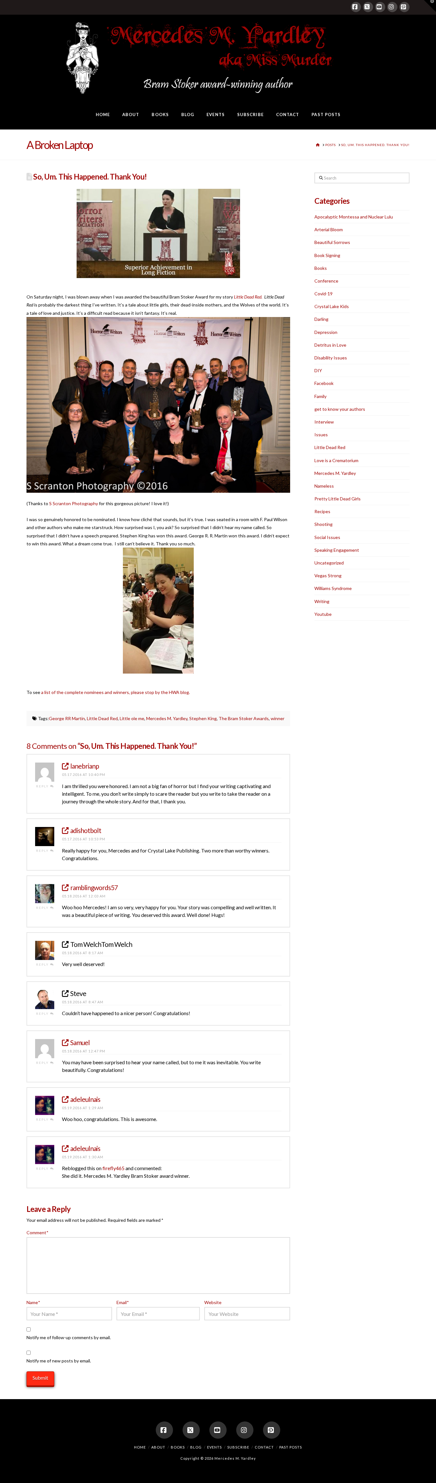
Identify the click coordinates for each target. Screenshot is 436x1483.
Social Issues (327, 537)
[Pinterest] (404, 7)
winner (277, 718)
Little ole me (132, 718)
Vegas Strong (328, 575)
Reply (43, 786)
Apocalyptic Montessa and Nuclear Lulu (353, 216)
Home (140, 1447)
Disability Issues (330, 357)
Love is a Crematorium (336, 460)
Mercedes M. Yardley (166, 718)
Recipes (322, 511)
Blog (196, 1447)
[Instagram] (392, 7)
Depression (325, 332)
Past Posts (290, 1447)
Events (214, 1447)
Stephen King (203, 718)
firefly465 (113, 1168)
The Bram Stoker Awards (244, 718)
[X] (368, 7)
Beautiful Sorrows (332, 242)
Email (123, 1302)
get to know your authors (339, 409)
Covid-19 (323, 293)
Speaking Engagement (336, 550)
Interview (324, 421)
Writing (321, 601)
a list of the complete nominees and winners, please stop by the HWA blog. (115, 692)
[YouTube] (380, 7)
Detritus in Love (330, 345)
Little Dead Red (102, 718)
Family (320, 396)
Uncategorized (329, 562)
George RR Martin (67, 718)
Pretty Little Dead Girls (337, 498)
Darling (321, 319)
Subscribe (238, 1447)
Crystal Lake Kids (331, 306)
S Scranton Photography (73, 503)
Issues (321, 434)
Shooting (323, 524)
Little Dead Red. (248, 296)
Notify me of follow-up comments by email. (68, 1337)
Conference (326, 281)
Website (213, 1302)
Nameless (324, 486)
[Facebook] (356, 7)
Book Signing (327, 255)
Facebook (324, 383)
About (158, 1447)
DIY (318, 370)
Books (320, 268)
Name (33, 1302)
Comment (37, 1232)
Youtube (323, 614)
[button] (430, 6)
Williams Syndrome (333, 588)
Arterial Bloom (328, 229)
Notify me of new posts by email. (58, 1360)
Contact (264, 1447)
